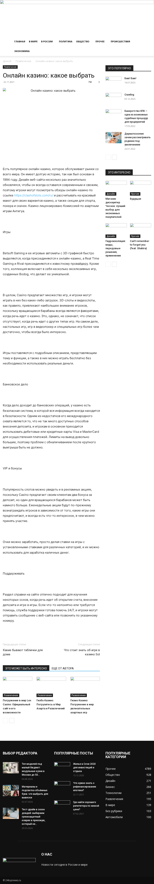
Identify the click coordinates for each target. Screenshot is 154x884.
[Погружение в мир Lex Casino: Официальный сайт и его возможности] (17, 687)
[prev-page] (5, 720)
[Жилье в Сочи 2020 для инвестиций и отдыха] (62, 767)
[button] (146, 42)
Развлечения (23, 61)
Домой (7, 61)
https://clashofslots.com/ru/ (33, 195)
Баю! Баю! (130, 78)
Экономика (22, 51)
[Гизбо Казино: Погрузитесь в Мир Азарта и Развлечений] (51, 687)
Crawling (129, 94)
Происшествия (120, 41)
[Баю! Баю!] (113, 82)
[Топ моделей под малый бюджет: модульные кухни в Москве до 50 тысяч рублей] (11, 767)
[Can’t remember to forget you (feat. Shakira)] (140, 230)
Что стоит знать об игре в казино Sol (82, 652)
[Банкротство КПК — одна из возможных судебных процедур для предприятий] (113, 114)
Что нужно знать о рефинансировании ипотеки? (84, 787)
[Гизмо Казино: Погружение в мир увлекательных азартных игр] (85, 687)
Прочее (99, 41)
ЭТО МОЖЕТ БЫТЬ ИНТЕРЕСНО (26, 668)
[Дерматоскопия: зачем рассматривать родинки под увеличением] (113, 137)
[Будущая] (140, 188)
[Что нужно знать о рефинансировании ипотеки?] (62, 787)
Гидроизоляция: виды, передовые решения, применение (115, 248)
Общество (82, 41)
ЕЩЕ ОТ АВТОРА (63, 668)
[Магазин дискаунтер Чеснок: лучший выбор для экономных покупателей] (116, 188)
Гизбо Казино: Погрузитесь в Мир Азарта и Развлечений (50, 704)
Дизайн (111, 193)
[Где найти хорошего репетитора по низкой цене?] (62, 806)
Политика (65, 41)
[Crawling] (113, 98)
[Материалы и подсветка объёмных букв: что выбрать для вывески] (11, 790)
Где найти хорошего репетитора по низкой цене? (86, 806)
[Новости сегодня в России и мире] (77, 18)
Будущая (135, 198)
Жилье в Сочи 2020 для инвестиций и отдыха (84, 768)
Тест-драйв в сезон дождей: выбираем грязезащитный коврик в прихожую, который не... (33, 816)
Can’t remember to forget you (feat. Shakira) (139, 245)
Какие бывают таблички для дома (23, 652)
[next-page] (11, 720)
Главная (19, 41)
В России (47, 41)
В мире (33, 41)
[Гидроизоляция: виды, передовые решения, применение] (116, 230)
